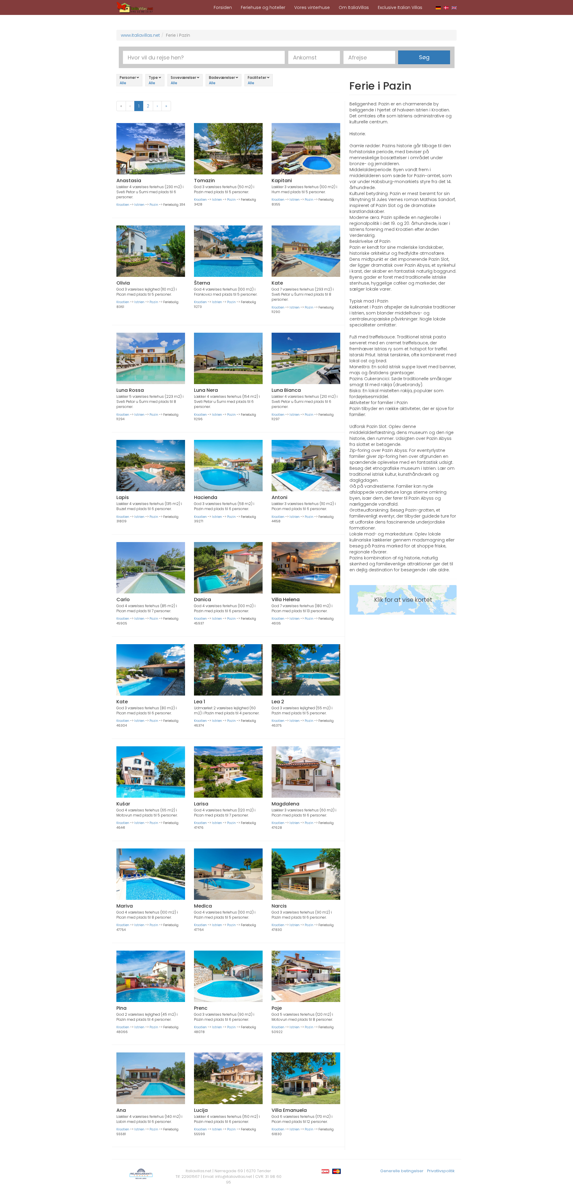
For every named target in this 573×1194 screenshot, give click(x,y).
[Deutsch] (438, 7)
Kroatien (122, 204)
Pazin (154, 204)
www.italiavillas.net (140, 35)
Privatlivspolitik (441, 1171)
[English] (454, 7)
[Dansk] (446, 7)
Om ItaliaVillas (354, 7)
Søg (424, 57)
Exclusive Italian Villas (400, 7)
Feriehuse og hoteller (263, 7)
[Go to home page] (134, 7)
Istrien (139, 204)
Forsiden (223, 7)
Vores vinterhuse (312, 7)
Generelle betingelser (401, 1171)
